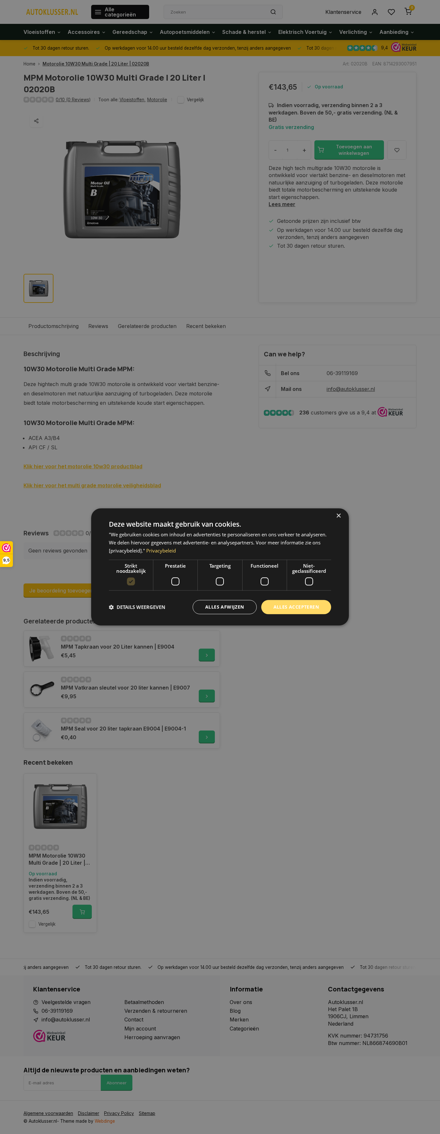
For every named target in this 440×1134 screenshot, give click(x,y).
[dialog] (220, 566)
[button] (137, 607)
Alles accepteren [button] (296, 607)
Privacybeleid (161, 550)
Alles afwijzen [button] (224, 607)
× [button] (338, 515)
